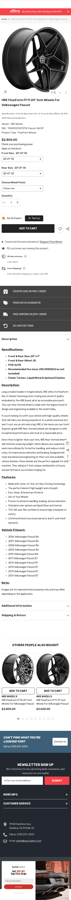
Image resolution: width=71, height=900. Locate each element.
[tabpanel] (18, 683)
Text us (36, 218)
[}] (35, 59)
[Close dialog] (67, 863)
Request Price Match (51, 242)
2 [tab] (23, 719)
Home (4, 19)
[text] (18, 872)
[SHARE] (66, 229)
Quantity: (7, 195)
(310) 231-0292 (19, 746)
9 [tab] (53, 719)
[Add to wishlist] (60, 229)
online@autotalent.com (28, 841)
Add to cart (27, 228)
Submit (57, 780)
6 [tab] (40, 719)
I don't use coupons (18, 893)
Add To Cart (18, 690)
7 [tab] (44, 719)
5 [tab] (35, 719)
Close (68, 11)
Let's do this (18, 887)
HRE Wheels (17, 124)
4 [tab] (31, 719)
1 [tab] (18, 719)
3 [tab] (27, 719)
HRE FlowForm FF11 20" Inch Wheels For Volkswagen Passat (31, 102)
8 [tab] (48, 719)
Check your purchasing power (17, 144)
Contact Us (60, 741)
